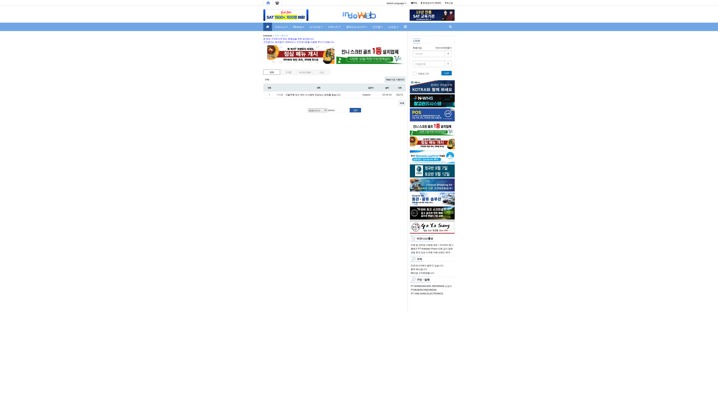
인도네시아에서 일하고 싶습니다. (427, 265)
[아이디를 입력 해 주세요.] (432, 54)
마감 (322, 72)
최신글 (449, 2)
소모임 (392, 27)
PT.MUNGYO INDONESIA (424, 289)
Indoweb (267, 35)
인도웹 (376, 27)
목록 (402, 103)
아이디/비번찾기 (443, 48)
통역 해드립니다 (419, 269)
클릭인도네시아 (355, 27)
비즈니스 (280, 27)
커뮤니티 (333, 27)
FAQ (415, 2)
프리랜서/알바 (305, 72)
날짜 (387, 87)
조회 (400, 87)
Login (446, 73)
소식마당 (315, 27)
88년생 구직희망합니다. (423, 272)
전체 (272, 72)
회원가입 (417, 48)
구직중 (288, 72)
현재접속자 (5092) (432, 2)
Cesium (366, 94)
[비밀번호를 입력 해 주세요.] (432, 64)
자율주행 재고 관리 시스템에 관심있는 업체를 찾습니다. (313, 94)
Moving (298, 27)
